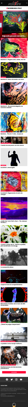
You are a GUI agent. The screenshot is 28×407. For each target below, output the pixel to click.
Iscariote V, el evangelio (8, 167)
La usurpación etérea (7, 267)
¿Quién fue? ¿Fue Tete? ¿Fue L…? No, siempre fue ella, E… (14, 221)
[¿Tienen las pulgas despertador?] (14, 315)
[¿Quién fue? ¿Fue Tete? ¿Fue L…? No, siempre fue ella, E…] (14, 208)
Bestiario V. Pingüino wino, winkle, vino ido (13, 59)
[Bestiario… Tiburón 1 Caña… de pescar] (14, 122)
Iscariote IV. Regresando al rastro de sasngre (11, 193)
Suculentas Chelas (6, 143)
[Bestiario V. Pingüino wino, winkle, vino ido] (14, 48)
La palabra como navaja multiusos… (11, 343)
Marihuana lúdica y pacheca (8, 341)
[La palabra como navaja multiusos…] (14, 334)
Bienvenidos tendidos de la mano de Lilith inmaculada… (13, 304)
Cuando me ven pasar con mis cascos (12, 145)
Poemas (14, 33)
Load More (14, 372)
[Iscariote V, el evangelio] (14, 157)
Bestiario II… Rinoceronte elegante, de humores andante (12, 106)
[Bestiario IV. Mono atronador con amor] (14, 70)
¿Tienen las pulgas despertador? (10, 324)
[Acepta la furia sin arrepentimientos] (14, 276)
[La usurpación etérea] (14, 257)
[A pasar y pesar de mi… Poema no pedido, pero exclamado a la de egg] (14, 234)
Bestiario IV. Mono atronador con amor (12, 79)
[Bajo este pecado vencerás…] (14, 25)
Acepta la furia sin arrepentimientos (11, 285)
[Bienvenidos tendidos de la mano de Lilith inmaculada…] (14, 294)
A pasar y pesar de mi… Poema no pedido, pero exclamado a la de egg (13, 245)
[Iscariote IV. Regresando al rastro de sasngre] (14, 181)
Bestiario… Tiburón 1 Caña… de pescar (12, 134)
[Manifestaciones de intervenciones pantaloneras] (14, 356)
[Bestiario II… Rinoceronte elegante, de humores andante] (14, 93)
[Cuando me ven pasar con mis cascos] (14, 140)
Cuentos (3, 57)
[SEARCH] (26, 3)
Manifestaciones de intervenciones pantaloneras (11, 367)
